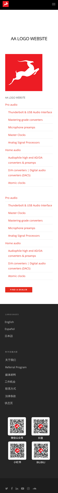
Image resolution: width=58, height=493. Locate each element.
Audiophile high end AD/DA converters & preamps (25, 160)
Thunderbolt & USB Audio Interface (30, 112)
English (9, 322)
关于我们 (10, 360)
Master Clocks (17, 135)
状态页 (9, 403)
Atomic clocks (16, 183)
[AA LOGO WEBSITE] (23, 92)
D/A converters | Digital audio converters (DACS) (27, 172)
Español (10, 329)
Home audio (13, 150)
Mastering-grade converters (25, 120)
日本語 (9, 336)
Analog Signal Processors (24, 142)
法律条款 (10, 396)
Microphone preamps (21, 127)
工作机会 (10, 381)
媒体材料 (10, 374)
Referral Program (16, 367)
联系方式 (10, 388)
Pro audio (11, 104)
